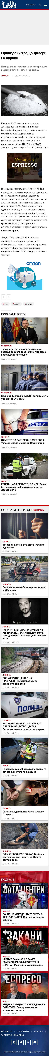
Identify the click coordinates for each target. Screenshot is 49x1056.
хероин (17, 304)
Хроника (5, 75)
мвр (6, 304)
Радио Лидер (9, 4)
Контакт (38, 1031)
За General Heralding (12, 1035)
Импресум (6, 1031)
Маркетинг (23, 1031)
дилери (29, 304)
